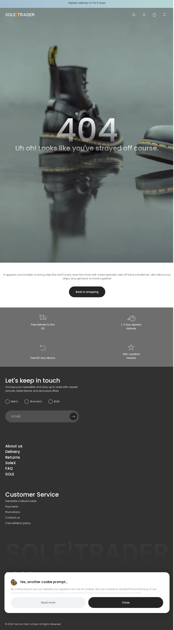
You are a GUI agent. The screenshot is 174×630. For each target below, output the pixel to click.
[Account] (144, 14)
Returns (12, 457)
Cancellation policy (18, 523)
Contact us (12, 517)
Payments (11, 506)
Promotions (12, 512)
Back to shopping (87, 292)
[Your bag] (154, 14)
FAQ (9, 468)
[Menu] (164, 14)
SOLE (9, 474)
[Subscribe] (73, 416)
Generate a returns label (20, 501)
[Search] (134, 14)
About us (13, 446)
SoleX (10, 462)
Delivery (12, 451)
